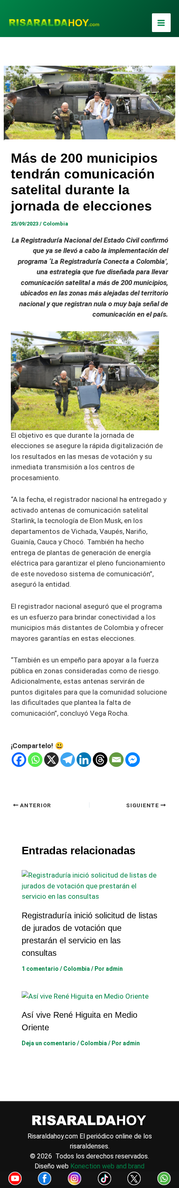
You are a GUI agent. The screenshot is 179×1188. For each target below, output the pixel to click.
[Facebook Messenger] (132, 759)
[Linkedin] (84, 759)
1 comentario (40, 968)
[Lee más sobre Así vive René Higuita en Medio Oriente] (85, 996)
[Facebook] (19, 759)
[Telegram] (67, 759)
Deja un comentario (49, 1043)
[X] (51, 759)
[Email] (116, 759)
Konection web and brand (107, 1166)
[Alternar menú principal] (161, 22)
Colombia (55, 224)
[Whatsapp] (35, 759)
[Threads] (100, 759)
